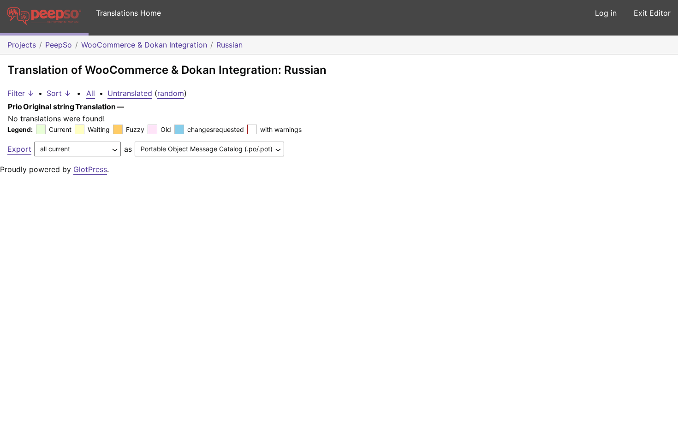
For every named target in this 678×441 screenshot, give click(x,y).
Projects (21, 44)
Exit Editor (652, 13)
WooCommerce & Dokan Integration (144, 44)
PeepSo (58, 44)
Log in (606, 13)
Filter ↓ (20, 93)
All (90, 93)
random (170, 93)
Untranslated (129, 93)
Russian (229, 44)
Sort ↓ (59, 93)
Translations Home (128, 13)
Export (19, 149)
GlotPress (90, 169)
